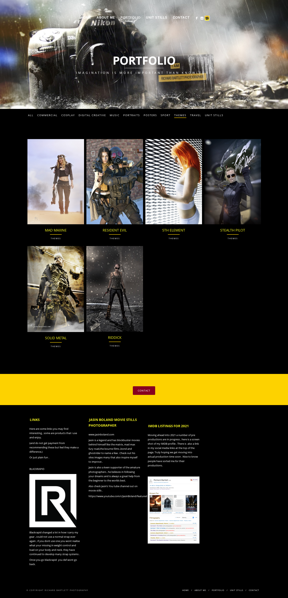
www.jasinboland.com (101, 434)
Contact (181, 17)
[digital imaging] (196, 18)
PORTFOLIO (130, 17)
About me (106, 17)
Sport (165, 115)
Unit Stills (214, 115)
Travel (195, 115)
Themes (180, 115)
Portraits (131, 115)
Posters (150, 115)
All (31, 115)
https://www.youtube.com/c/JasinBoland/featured (118, 496)
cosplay (68, 115)
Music (115, 115)
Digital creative (92, 115)
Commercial (47, 115)
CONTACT (144, 390)
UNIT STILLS (156, 17)
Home (86, 17)
